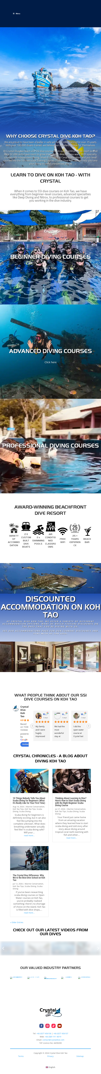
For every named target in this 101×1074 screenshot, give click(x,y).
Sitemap (80, 1056)
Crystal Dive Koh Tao (24, 711)
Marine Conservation (35, 806)
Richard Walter (45, 714)
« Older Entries (16, 922)
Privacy (50, 1056)
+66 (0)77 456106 (44, 1033)
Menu (18, 13)
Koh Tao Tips (18, 809)
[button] (3, 948)
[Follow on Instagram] (47, 1026)
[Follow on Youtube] (59, 1026)
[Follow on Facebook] (41, 1026)
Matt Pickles (83, 714)
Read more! (50, 638)
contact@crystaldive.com (53, 1040)
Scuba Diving (25, 811)
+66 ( (53, 1036)
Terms (21, 1056)
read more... (29, 835)
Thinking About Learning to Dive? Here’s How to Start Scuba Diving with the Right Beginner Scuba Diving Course (70, 802)
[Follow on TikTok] (53, 1026)
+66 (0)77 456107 (60, 1033)
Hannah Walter (64, 714)
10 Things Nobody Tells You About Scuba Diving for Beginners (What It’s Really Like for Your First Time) (29, 800)
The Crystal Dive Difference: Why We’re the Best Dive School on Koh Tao (29, 877)
